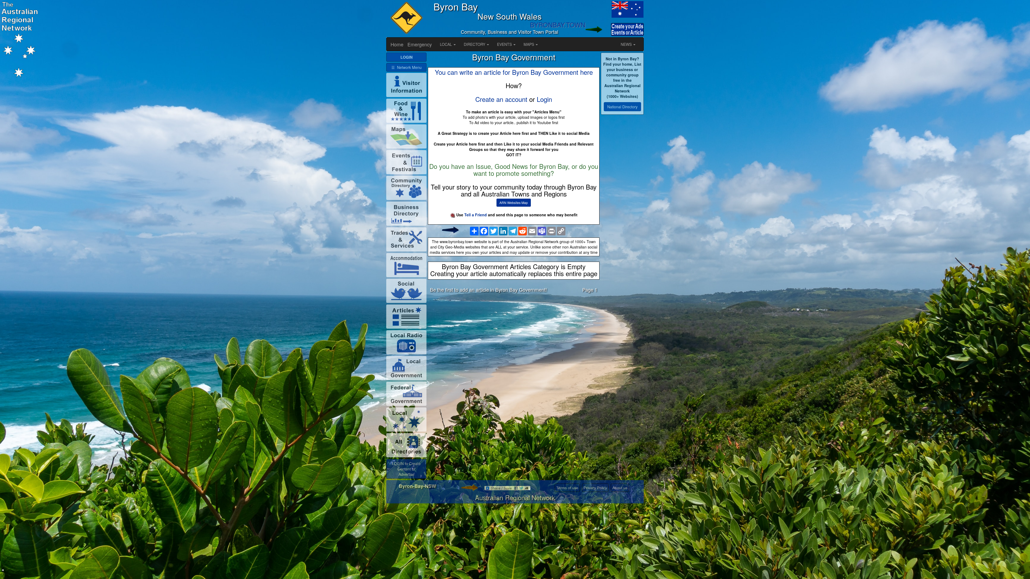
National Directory (622, 106)
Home (397, 44)
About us (619, 488)
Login (544, 99)
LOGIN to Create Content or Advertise (406, 469)
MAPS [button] (529, 44)
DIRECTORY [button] (475, 44)
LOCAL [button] (446, 44)
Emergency (419, 44)
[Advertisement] (513, 338)
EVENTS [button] (505, 44)
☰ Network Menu (406, 67)
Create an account (501, 99)
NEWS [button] (627, 44)
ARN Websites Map (513, 202)
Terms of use (567, 488)
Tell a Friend (475, 214)
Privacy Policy (595, 488)
